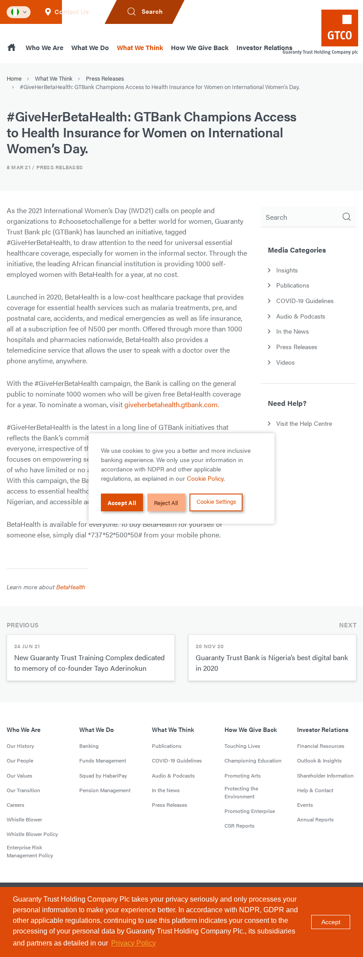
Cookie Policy (205, 478)
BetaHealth (70, 586)
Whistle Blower (24, 819)
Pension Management (105, 790)
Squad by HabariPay (103, 775)
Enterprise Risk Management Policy (30, 851)
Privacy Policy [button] (133, 943)
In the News (166, 790)
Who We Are (44, 47)
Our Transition (23, 790)
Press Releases (105, 78)
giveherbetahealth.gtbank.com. (171, 404)
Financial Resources (320, 746)
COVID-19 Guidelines (177, 760)
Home (14, 78)
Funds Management (102, 760)
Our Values (19, 775)
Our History (20, 746)
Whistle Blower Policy (32, 834)
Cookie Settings (216, 501)
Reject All (166, 502)
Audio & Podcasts (173, 775)
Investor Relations (264, 47)
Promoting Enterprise (249, 811)
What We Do (90, 47)
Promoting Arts (242, 775)
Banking (89, 746)
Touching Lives (242, 746)
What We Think (140, 47)
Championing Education (253, 760)
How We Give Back (199, 47)
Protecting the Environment (241, 792)
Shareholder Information (325, 775)
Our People (20, 760)
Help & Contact (315, 790)
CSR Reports (239, 825)
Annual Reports (315, 819)
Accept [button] (330, 922)
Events (305, 805)
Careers (15, 805)
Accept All (122, 502)
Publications (167, 746)
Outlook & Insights (319, 760)
